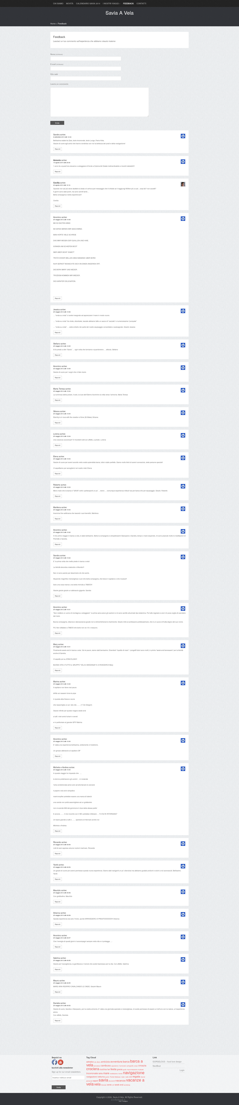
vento (109, 1084)
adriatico (90, 1061)
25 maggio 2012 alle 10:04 (62, 391)
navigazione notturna (95, 1076)
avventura (116, 1061)
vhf (113, 1085)
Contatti (141, 3)
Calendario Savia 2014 (88, 3)
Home (53, 23)
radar (123, 1077)
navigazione (133, 1072)
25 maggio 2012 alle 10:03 (62, 459)
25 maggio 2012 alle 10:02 (62, 532)
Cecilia (56, 182)
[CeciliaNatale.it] (119, 1101)
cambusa (106, 1065)
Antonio (57, 160)
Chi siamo (58, 3)
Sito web (54, 74)
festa (113, 1069)
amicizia (105, 1061)
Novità (69, 3)
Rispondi (57, 149)
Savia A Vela (120, 12)
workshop (127, 1085)
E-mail (56, 64)
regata (136, 1076)
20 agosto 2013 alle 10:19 (61, 185)
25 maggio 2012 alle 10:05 (62, 346)
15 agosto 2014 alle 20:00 (61, 163)
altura (98, 1062)
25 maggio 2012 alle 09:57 (62, 938)
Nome (56, 54)
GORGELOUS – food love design (167, 1061)
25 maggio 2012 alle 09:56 (62, 960)
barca (126, 1061)
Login (182, 1070)
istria (100, 1073)
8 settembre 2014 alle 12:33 (62, 137)
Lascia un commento (59, 84)
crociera (92, 1068)
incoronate (92, 1073)
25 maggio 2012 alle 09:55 (62, 983)
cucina (103, 1069)
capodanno (115, 1066)
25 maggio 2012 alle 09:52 (62, 1005)
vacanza (120, 1080)
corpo (136, 1066)
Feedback (128, 3)
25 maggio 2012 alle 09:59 (62, 845)
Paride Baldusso (115, 1077)
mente (120, 1073)
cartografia (129, 1066)
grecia (119, 1069)
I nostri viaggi (111, 3)
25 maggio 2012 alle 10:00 (62, 684)
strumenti (112, 1081)
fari (108, 1069)
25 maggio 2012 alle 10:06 (62, 220)
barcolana (97, 1066)
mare (106, 1073)
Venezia (103, 1085)
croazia (142, 1065)
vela (97, 1083)
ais (95, 1062)
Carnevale (122, 1066)
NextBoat (157, 1065)
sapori (95, 1080)
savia (103, 1080)
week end (119, 1084)
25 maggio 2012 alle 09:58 (62, 893)
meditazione (114, 1073)
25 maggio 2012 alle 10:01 (62, 609)
